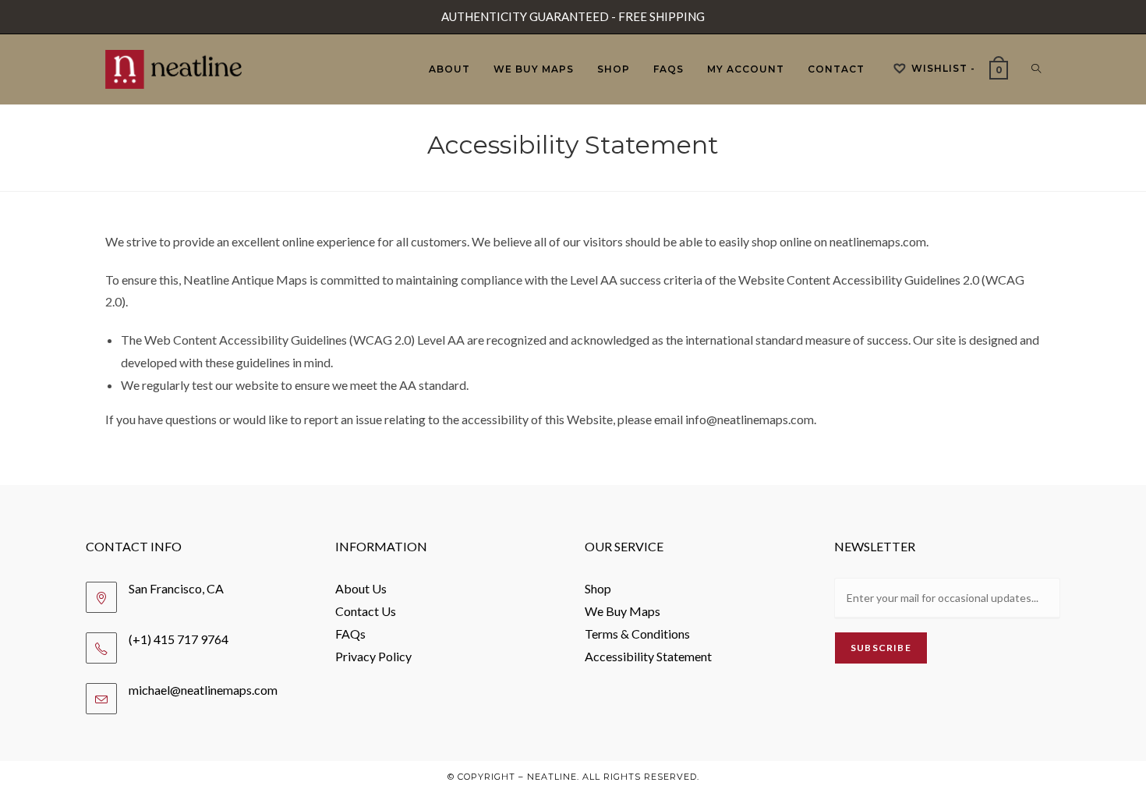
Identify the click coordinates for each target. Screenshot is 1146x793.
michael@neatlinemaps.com (203, 689)
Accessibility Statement (648, 656)
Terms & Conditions (637, 633)
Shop (598, 588)
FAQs (350, 633)
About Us (361, 588)
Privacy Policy (373, 656)
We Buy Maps (622, 611)
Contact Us (365, 611)
